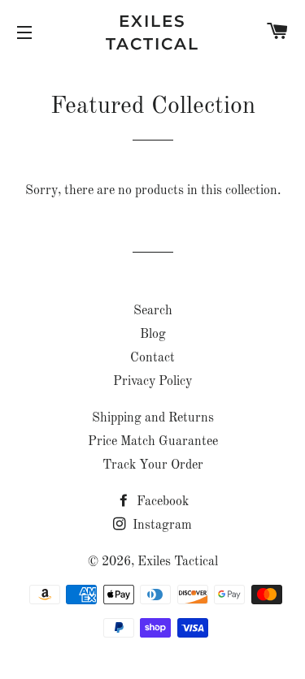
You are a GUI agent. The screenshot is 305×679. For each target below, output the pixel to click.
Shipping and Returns (153, 418)
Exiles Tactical (152, 32)
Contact (152, 358)
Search (152, 311)
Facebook (161, 501)
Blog (153, 334)
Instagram (160, 525)
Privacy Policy (152, 381)
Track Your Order (152, 465)
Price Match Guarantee (153, 441)
